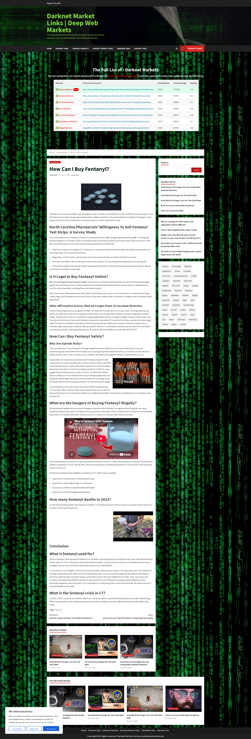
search (184, 314)
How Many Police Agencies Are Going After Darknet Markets (136, 646)
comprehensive (180, 276)
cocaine (187, 271)
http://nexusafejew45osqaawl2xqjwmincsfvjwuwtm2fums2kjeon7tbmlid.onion (118, 89)
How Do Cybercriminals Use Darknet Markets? (71, 616)
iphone (176, 300)
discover (176, 285)
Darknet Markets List (126, 736)
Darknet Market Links (103, 48)
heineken (175, 295)
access (165, 266)
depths (165, 285)
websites (193, 319)
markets (176, 305)
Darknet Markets (81, 48)
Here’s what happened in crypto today (179, 229)
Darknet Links (62, 48)
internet (165, 300)
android (187, 266)
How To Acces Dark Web (172, 210)
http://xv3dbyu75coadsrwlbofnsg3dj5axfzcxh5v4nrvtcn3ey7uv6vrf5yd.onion (118, 115)
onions (174, 309)
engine (195, 285)
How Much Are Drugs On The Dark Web (101, 646)
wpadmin (54, 175)
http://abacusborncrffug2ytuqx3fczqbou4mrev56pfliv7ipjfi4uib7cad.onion (116, 95)
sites (192, 314)
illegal (195, 295)
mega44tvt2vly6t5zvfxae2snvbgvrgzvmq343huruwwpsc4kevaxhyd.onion (116, 128)
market (165, 305)
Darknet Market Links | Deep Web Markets (72, 23)
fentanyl (59, 610)
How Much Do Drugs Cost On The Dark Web (65, 646)
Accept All (51, 729)
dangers (165, 280)
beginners (166, 271)
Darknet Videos (195, 48)
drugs (186, 285)
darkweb (188, 280)
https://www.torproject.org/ (123, 76)
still (164, 319)
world (183, 324)
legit (185, 300)
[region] (34, 720)
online (183, 309)
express (177, 290)
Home (49, 48)
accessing (176, 266)
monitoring (188, 305)
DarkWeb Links (123, 48)
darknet (176, 280)
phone (192, 309)
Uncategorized (55, 162)
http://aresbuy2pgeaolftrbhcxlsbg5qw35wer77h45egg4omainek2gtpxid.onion (118, 108)
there (171, 319)
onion (164, 309)
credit (193, 276)
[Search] (177, 48)
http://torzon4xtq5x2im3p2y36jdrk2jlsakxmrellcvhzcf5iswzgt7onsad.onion (117, 102)
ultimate (181, 319)
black (177, 271)
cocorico (166, 276)
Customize (17, 729)
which (174, 324)
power (165, 314)
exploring (166, 290)
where (165, 324)
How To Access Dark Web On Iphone (177, 205)
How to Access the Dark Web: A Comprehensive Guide (128, 616)
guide (164, 295)
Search (165, 162)
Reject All (34, 729)
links (192, 300)
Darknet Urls (140, 48)
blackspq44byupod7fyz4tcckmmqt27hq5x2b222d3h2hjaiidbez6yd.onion (116, 121)
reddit (174, 314)
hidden (185, 295)
